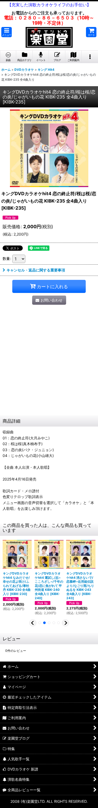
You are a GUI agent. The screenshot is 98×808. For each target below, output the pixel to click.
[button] (6, 32)
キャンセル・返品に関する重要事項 (36, 270)
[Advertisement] (49, 363)
